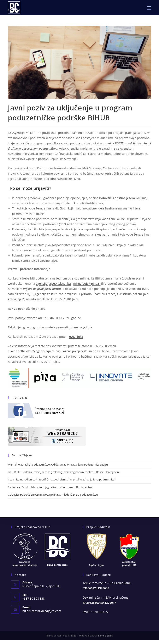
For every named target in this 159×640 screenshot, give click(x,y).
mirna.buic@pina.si (86, 284)
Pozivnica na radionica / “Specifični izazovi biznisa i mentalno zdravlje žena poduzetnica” (62, 479)
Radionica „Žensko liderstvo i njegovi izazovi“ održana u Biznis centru (50, 487)
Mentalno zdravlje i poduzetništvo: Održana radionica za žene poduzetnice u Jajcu (58, 464)
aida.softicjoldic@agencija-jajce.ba (35, 351)
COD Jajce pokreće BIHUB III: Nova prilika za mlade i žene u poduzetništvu (53, 494)
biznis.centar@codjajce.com (41, 611)
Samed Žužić (105, 635)
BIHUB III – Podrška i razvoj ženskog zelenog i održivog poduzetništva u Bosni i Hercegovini (63, 472)
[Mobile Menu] (149, 7)
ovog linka (86, 327)
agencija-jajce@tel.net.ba (53, 284)
